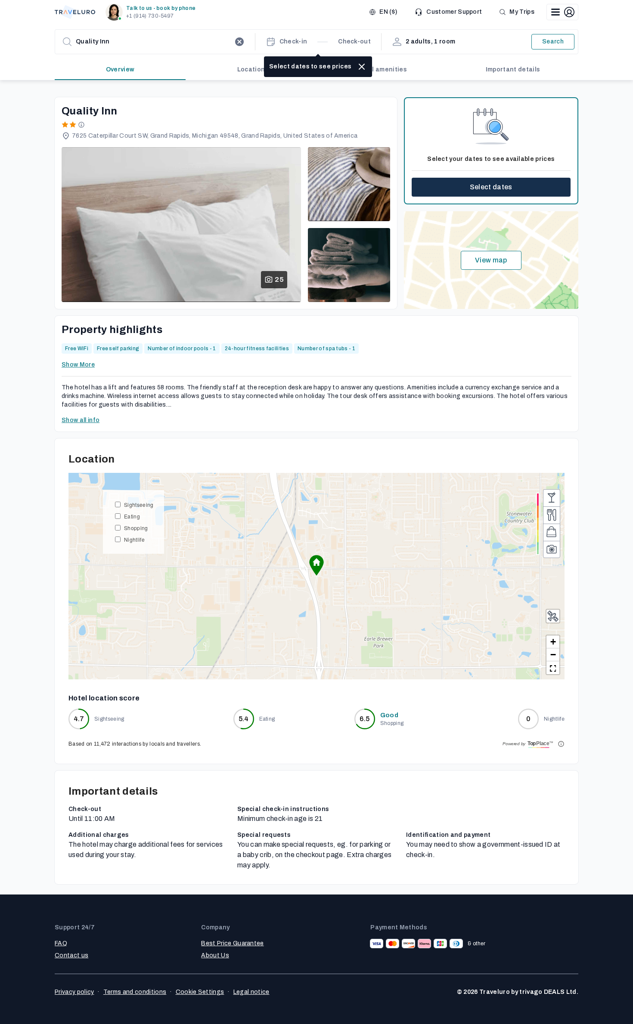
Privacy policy (74, 992)
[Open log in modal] (562, 12)
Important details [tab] (513, 69)
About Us (215, 955)
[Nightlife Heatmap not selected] (551, 497)
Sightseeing (139, 504)
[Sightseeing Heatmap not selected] (551, 549)
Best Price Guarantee (232, 943)
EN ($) (388, 12)
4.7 (79, 718)
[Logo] (75, 12)
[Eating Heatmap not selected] (551, 515)
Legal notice (251, 992)
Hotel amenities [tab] (382, 69)
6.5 (364, 718)
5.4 (244, 718)
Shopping (136, 527)
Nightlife (134, 539)
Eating (132, 516)
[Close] (362, 67)
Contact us (71, 955)
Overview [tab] (120, 69)
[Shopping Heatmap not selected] (551, 532)
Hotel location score (104, 698)
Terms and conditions (134, 992)
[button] (152, 12)
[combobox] (153, 41)
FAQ (61, 943)
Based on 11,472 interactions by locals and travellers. (134, 744)
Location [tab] (251, 69)
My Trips (521, 12)
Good (389, 715)
